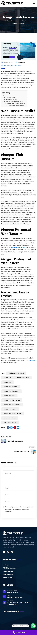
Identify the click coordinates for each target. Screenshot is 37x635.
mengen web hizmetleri (10, 386)
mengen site (7, 377)
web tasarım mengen (10, 422)
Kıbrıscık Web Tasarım (15, 441)
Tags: (2, 373)
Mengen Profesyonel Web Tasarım (16, 103)
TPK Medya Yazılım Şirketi (12, 21)
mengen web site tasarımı (11, 391)
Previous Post (7, 436)
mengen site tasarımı (23, 377)
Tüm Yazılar (25, 21)
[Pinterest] (14, 427)
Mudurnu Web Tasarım (21, 451)
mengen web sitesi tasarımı (12, 404)
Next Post (31, 447)
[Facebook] (8, 427)
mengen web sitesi (9, 395)
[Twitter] (11, 427)
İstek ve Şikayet (8, 577)
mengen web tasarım (10, 409)
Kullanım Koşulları (8, 574)
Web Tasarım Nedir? (10, 97)
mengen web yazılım (10, 418)
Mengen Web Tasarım (10, 99)
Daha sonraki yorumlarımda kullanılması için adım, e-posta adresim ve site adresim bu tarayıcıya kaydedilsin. (19, 509)
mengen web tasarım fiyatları (12, 413)
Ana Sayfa (6, 565)
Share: (3, 427)
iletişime (32, 360)
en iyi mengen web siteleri (16, 373)
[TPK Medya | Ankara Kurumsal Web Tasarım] (12, 3)
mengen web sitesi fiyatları (12, 400)
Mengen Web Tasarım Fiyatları (16, 105)
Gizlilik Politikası (8, 571)
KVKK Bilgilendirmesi (9, 568)
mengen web (7, 382)
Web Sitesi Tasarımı (16, 65)
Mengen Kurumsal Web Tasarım (13, 102)
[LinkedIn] (18, 427)
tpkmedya (22, 62)
